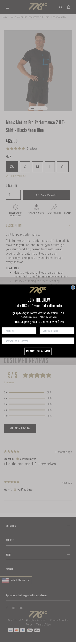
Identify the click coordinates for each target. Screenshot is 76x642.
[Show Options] (71, 331)
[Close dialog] (73, 287)
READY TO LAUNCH (38, 351)
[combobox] (55, 331)
